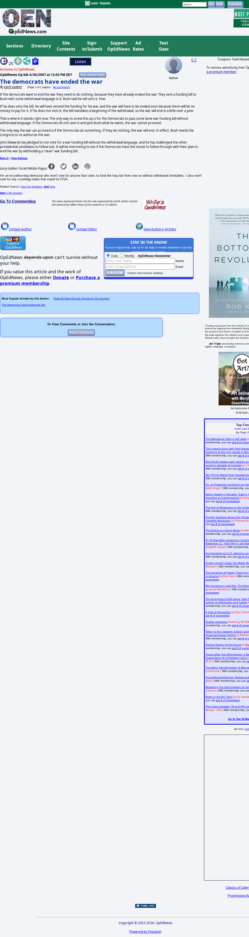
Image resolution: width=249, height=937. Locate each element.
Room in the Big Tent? (219, 697)
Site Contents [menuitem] (66, 46)
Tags (49, 186)
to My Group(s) (11, 193)
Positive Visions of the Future (223, 644)
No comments (61, 87)
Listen (80, 61)
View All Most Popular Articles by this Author (81, 298)
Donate (61, 277)
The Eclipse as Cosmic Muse (222, 530)
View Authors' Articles (159, 229)
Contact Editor (86, 229)
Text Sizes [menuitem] (164, 46)
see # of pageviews (227, 501)
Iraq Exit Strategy (31, 186)
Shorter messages (216, 622)
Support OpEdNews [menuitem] (116, 46)
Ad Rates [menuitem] (138, 46)
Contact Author (20, 229)
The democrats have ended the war (51, 81)
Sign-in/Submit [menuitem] (91, 46)
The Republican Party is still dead (226, 439)
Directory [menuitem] (40, 46)
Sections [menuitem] (14, 46)
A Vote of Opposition (218, 612)
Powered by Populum (145, 931)
